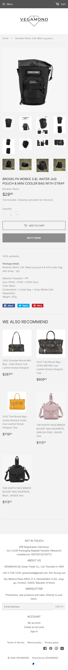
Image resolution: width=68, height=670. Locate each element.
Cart (63, 4)
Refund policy (35, 642)
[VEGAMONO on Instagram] (56, 648)
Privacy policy (52, 642)
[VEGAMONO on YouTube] (62, 648)
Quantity (7, 208)
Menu (10, 4)
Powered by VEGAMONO (45, 657)
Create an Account (34, 627)
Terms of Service (15, 642)
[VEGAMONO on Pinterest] (50, 648)
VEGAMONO (22, 657)
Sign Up (59, 606)
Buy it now (34, 237)
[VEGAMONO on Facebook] (45, 648)
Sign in (34, 631)
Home (5, 38)
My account (34, 622)
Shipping (22, 199)
